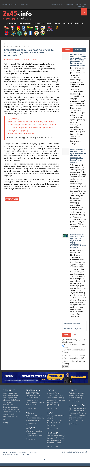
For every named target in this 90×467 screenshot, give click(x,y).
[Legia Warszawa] (36, 28)
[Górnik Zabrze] (13, 28)
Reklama (13, 452)
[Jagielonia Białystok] (18, 28)
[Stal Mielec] (13, 33)
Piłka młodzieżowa (73, 5)
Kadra (57, 23)
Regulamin (22, 452)
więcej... (6, 422)
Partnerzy (33, 452)
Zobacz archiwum (80, 335)
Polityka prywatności (11, 455)
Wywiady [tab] (67, 50)
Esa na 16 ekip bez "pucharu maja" (74, 351)
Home (5, 452)
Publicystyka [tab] (79, 50)
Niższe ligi (79, 23)
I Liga (64, 23)
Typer (84, 5)
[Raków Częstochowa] (6, 33)
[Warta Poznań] (19, 33)
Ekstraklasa (11, 23)
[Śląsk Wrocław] (43, 33)
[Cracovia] (6, 28)
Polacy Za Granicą (58, 5)
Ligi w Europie (25, 23)
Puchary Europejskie (42, 23)
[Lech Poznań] (24, 28)
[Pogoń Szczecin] (57, 28)
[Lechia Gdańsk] (30, 28)
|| (81, 7)
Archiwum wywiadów (72, 323)
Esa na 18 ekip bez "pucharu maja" (74, 345)
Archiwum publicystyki (72, 328)
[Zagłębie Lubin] (36, 33)
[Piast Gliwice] (43, 28)
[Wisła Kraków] (25, 33)
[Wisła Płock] (30, 33)
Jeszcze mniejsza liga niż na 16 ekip (74, 362)
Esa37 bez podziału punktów (75, 355)
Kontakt (25, 455)
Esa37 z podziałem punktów (74, 358)
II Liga (70, 23)
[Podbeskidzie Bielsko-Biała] (50, 28)
